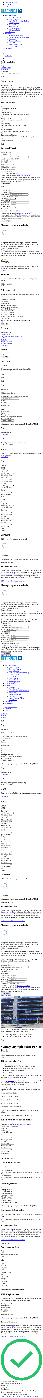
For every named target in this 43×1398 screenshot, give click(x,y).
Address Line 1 (5, 165)
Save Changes (6, 183)
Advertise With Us (26, 1396)
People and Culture (15, 41)
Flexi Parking (13, 24)
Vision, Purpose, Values (16, 44)
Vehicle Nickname (6, 316)
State (2, 163)
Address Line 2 (5, 167)
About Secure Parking (16, 35)
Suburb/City (4, 169)
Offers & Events (10, 32)
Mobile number (5, 159)
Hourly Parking (14, 19)
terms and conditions (23, 175)
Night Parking (13, 26)
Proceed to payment (7, 420)
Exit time (4, 490)
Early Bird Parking (15, 17)
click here (24, 1075)
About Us (8, 33)
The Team (12, 43)
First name (4, 152)
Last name (4, 155)
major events (10, 1081)
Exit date (4, 484)
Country (3, 161)
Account (3, 270)
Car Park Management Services (19, 37)
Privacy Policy (5, 1396)
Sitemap (35, 1396)
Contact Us (8, 48)
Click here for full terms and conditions (13, 581)
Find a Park (4, 69)
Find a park (4, 434)
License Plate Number (8, 173)
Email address (5, 157)
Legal (6, 6)
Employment (13, 39)
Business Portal (15, 1396)
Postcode (3, 171)
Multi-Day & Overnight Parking (19, 21)
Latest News (13, 46)
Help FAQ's (8, 4)
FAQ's (3, 66)
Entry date (4, 471)
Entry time (4, 477)
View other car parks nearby (22, 1124)
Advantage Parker (14, 30)
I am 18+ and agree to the (15, 175)
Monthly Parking (14, 23)
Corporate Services (11, 2)
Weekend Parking (14, 28)
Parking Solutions (10, 15)
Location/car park (7, 1124)
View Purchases (6, 655)
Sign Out (4, 356)
